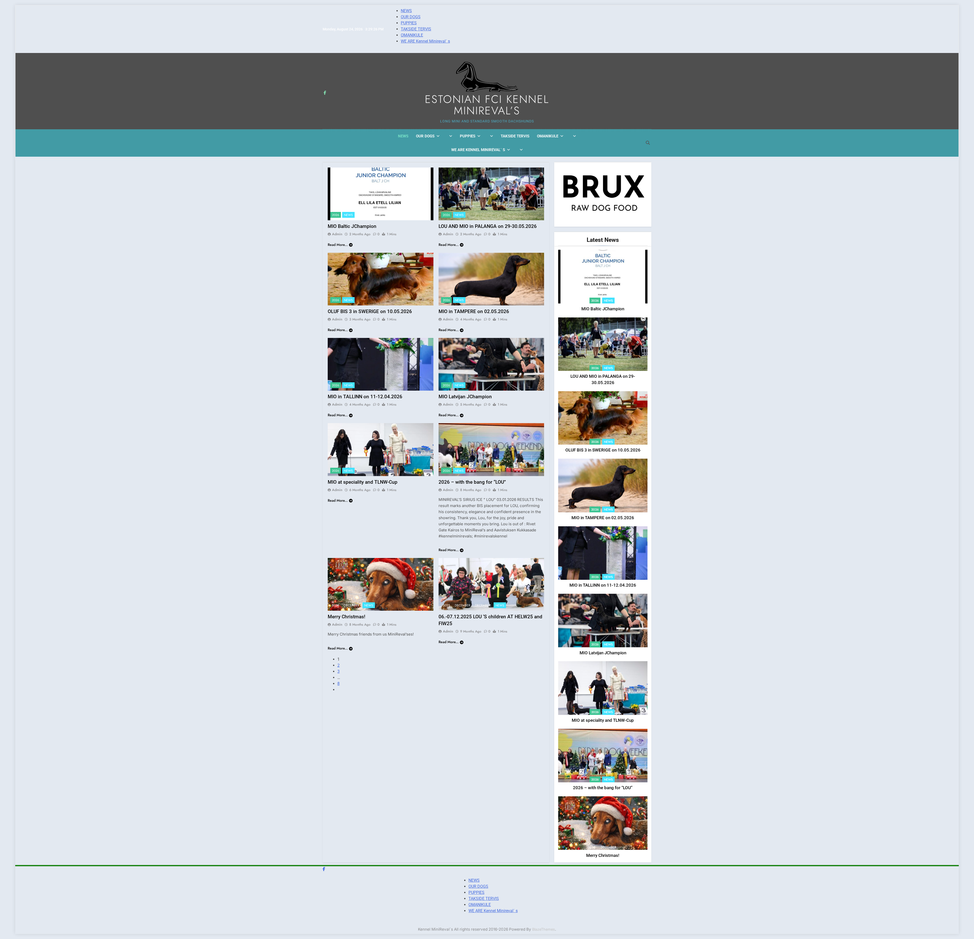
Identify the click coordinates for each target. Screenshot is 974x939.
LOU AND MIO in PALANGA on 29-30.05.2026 (488, 226)
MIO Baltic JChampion (352, 226)
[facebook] (325, 93)
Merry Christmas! (346, 617)
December (351, 605)
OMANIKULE (412, 35)
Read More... (338, 244)
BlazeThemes (543, 929)
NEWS (406, 10)
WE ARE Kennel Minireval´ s (425, 41)
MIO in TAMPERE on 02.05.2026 (474, 311)
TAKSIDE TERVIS (416, 29)
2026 (335, 215)
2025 (335, 605)
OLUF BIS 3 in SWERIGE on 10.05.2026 (370, 311)
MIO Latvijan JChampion (465, 397)
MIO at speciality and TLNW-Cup (362, 482)
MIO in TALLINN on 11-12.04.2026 (365, 397)
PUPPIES (409, 23)
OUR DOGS (411, 16)
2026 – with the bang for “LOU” (472, 482)
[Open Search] (648, 143)
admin (337, 234)
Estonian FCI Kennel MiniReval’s (487, 104)
